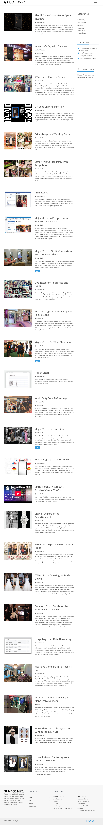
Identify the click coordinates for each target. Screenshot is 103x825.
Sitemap (31, 803)
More (37, 271)
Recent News (81, 33)
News (30, 797)
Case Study (81, 20)
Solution (80, 25)
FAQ (30, 800)
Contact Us (32, 806)
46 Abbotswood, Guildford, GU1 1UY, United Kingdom (87, 49)
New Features (81, 22)
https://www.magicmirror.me (88, 58)
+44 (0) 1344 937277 (86, 56)
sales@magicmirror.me (86, 53)
